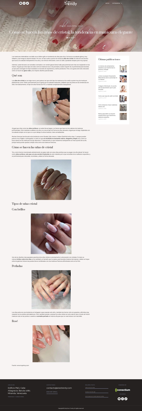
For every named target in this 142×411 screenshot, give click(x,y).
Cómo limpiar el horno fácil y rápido (90, 391)
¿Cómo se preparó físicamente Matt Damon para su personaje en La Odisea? (107, 77)
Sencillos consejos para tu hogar (90, 387)
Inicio (107, 3)
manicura (72, 25)
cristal (62, 25)
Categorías (116, 3)
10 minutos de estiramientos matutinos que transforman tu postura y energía (106, 67)
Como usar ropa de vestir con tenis (108, 96)
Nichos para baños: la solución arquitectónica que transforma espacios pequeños (106, 115)
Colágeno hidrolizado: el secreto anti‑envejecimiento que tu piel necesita (107, 87)
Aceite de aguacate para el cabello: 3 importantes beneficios (94, 396)
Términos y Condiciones (16, 396)
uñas (80, 25)
